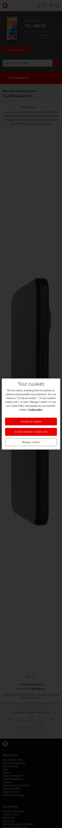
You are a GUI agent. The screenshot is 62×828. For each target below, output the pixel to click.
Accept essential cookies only (31, 431)
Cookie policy (35, 409)
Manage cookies (31, 442)
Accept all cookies (31, 421)
